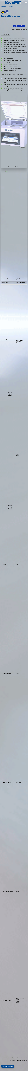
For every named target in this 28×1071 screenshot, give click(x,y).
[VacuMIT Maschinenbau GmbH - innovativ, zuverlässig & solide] (14, 2)
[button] (26, 2)
